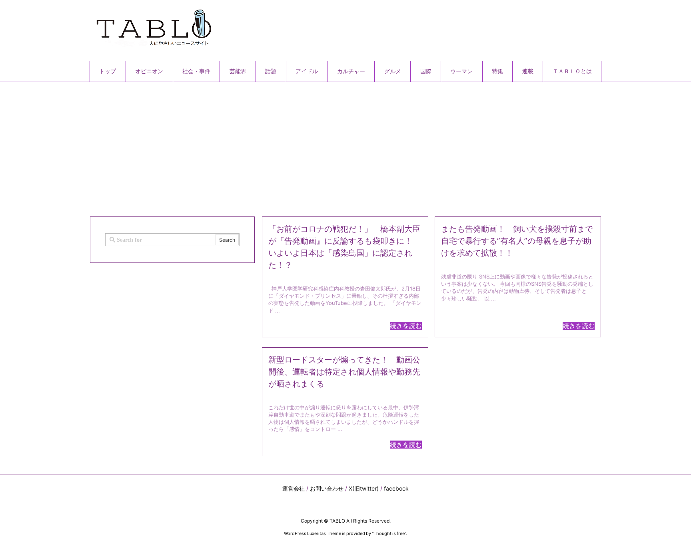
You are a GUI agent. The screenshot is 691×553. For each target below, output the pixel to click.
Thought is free (389, 533)
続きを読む (406, 326)
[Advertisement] (329, 146)
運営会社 (293, 488)
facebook (396, 488)
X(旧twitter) (364, 488)
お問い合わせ (327, 488)
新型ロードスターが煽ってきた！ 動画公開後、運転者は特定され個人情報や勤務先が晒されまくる (344, 372)
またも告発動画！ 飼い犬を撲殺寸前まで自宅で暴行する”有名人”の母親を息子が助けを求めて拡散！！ (517, 241)
